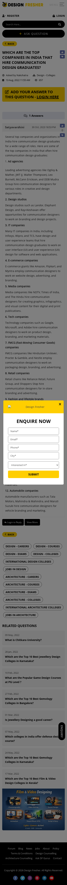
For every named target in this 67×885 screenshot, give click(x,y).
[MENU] (62, 5)
